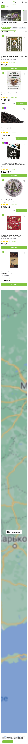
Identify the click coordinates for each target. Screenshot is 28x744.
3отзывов (13, 278)
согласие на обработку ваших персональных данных (13, 735)
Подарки (3, 94)
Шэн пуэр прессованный (7, 202)
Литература (4, 166)
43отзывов (14, 204)
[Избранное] (26, 2)
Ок (7, 741)
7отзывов (13, 241)
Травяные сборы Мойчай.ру (8, 59)
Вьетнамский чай (5, 275)
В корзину (14, 68)
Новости (5, 24)
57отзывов (14, 132)
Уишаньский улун (5, 130)
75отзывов (14, 169)
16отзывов (13, 62)
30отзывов (14, 97)
